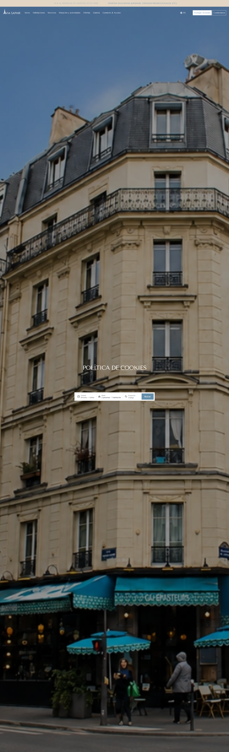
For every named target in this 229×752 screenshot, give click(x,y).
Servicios (52, 13)
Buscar (147, 396)
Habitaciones (39, 13)
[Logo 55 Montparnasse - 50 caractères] (12, 12)
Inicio (27, 13)
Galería (96, 13)
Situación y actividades (69, 13)
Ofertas (86, 13)
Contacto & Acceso (112, 13)
